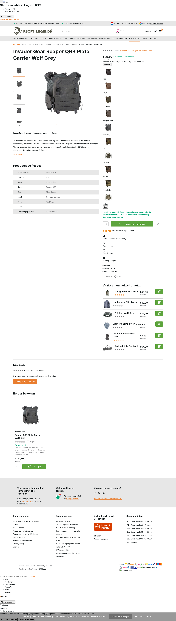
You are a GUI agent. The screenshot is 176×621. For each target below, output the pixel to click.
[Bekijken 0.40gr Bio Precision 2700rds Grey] (108, 293)
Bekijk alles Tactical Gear (142, 51)
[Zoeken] (104, 31)
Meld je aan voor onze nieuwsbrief (108, 498)
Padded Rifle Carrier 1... (127, 346)
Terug (17, 44)
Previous (107, 65)
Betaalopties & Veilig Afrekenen (25, 534)
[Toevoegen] (159, 291)
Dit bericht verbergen (120, 617)
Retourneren (109, 271)
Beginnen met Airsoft (64, 521)
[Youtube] (104, 493)
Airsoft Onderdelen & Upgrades (55, 38)
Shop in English (7, 16)
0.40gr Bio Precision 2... (127, 291)
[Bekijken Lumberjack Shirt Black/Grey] (107, 304)
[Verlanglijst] (155, 30)
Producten (4, 605)
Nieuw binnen (134, 38)
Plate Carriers (71, 44)
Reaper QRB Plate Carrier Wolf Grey (28, 436)
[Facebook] (95, 493)
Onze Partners (19, 528)
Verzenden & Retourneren (23, 531)
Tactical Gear (35, 38)
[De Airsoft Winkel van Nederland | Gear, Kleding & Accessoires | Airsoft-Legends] (32, 31)
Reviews (55, 133)
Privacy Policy (18, 544)
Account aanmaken (101, 539)
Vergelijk (109, 276)
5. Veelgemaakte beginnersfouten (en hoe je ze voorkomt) (68, 553)
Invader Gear (125, 51)
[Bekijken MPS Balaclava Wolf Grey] (107, 336)
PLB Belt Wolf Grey (124, 313)
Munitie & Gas (104, 38)
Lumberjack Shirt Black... (126, 302)
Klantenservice (131, 23)
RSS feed (42, 569)
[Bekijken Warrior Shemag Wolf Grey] (107, 325)
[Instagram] (99, 493)
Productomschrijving (22, 133)
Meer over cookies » (143, 617)
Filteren (4, 596)
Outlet (144, 38)
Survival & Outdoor (119, 38)
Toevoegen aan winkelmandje (132, 224)
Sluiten (32, 576)
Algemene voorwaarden (22, 540)
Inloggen (97, 536)
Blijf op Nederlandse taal (9, 19)
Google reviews (156, 23)
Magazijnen (92, 38)
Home (24, 44)
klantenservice (28, 501)
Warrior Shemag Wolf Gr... (126, 324)
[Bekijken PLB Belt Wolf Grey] (108, 314)
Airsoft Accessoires (77, 38)
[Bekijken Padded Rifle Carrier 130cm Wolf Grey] (108, 348)
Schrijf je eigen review (25, 382)
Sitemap (16, 547)
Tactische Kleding (20, 38)
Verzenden (108, 268)
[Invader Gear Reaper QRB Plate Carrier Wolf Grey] (30, 415)
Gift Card (153, 38)
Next (105, 207)
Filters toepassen (7, 602)
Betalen (107, 265)
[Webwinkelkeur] (121, 31)
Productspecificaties (41, 133)
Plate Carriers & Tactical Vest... (52, 44)
